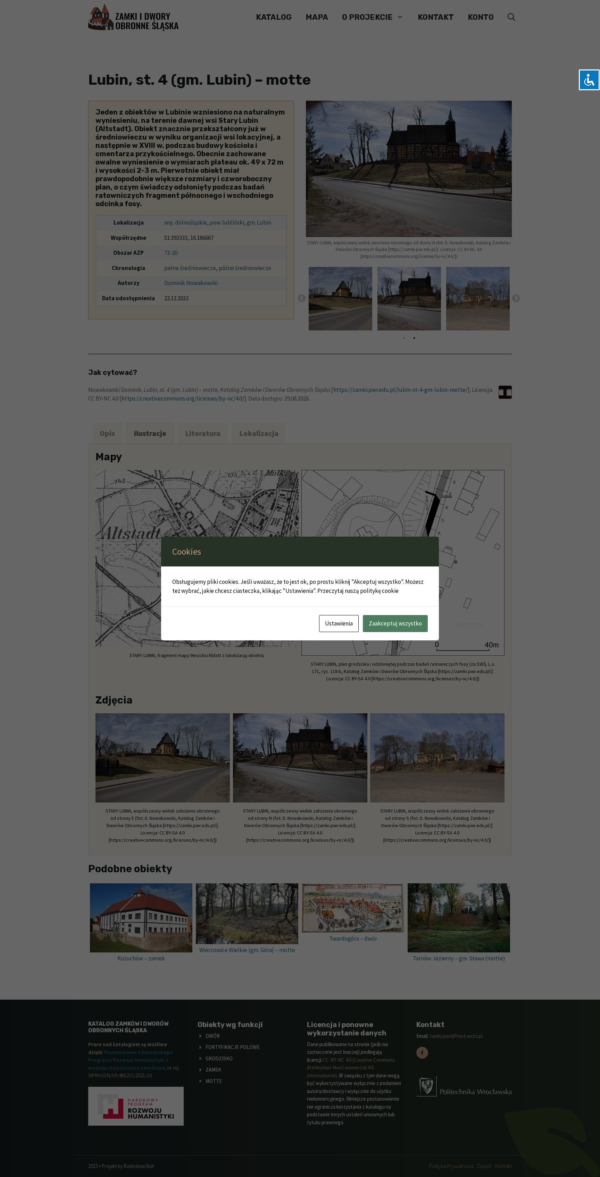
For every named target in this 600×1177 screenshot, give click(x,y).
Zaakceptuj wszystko (395, 623)
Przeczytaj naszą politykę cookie (358, 591)
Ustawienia (339, 623)
